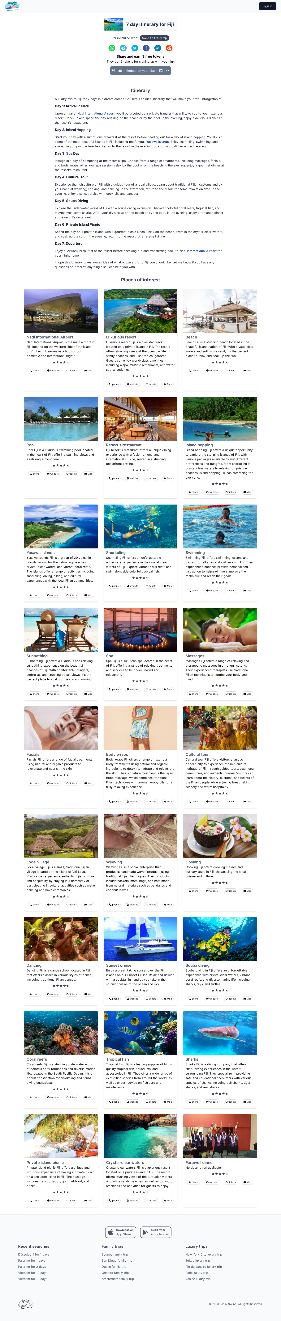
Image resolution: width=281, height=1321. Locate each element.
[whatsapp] (112, 48)
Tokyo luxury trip (197, 1260)
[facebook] (146, 48)
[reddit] (169, 48)
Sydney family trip (115, 1254)
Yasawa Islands (157, 142)
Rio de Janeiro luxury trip (203, 1267)
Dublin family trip (114, 1267)
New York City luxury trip (203, 1254)
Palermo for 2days (32, 1267)
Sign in (268, 6)
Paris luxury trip (196, 1273)
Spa (69, 153)
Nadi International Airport (96, 113)
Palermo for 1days (31, 1260)
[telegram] (123, 48)
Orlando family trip (115, 1273)
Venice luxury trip (198, 1279)
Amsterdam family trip (118, 1279)
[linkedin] (158, 48)
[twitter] (135, 48)
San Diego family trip (117, 1260)
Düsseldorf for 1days (33, 1254)
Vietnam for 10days (32, 1273)
